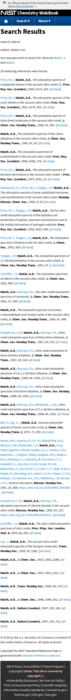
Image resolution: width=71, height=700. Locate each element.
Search (22, 21)
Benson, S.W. (8, 445)
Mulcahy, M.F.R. (36, 459)
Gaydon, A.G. (38, 450)
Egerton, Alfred (19, 450)
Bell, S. (4, 422)
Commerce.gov (56, 690)
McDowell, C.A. (28, 445)
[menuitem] (6, 21)
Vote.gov (51, 694)
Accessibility (31, 666)
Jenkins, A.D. (57, 450)
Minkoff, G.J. (8, 464)
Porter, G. (31, 469)
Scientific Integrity (54, 685)
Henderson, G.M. (28, 478)
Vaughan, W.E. (46, 455)
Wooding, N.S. (23, 473)
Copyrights (16, 671)
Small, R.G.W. (47, 464)
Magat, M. (6, 473)
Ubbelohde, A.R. (52, 440)
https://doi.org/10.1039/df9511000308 (44, 487)
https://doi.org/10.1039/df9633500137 (25, 515)
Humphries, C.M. (11, 332)
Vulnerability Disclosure (22, 680)
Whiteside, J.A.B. (46, 404)
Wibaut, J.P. (8, 478)
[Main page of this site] (6, 21)
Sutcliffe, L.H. (9, 274)
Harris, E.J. (54, 459)
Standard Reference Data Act (41, 655)
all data (55, 89)
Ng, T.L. (15, 422)
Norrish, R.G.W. (28, 464)
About (43, 21)
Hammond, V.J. (10, 188)
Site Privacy (13, 666)
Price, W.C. (7, 80)
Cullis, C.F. (45, 469)
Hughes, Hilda (26, 455)
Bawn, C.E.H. (43, 473)
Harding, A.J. (15, 459)
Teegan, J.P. (44, 188)
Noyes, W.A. (8, 440)
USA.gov (37, 694)
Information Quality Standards (24, 690)
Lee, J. (4, 541)
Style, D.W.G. (61, 469)
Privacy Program (52, 666)
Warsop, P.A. (25, 292)
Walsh (10, 62)
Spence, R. (24, 440)
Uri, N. (36, 440)
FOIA (7, 685)
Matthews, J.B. (50, 478)
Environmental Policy (26, 685)
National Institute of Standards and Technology (9, 12)
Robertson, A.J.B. (11, 469)
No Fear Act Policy (51, 680)
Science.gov (22, 694)
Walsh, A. (60, 58)
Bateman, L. (8, 455)
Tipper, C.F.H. (61, 473)
